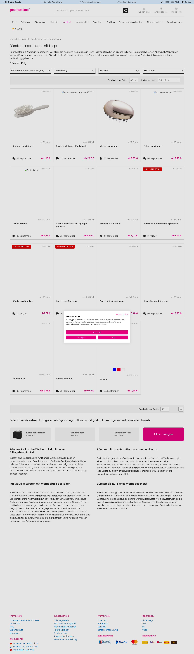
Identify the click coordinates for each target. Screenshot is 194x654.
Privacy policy (122, 314)
